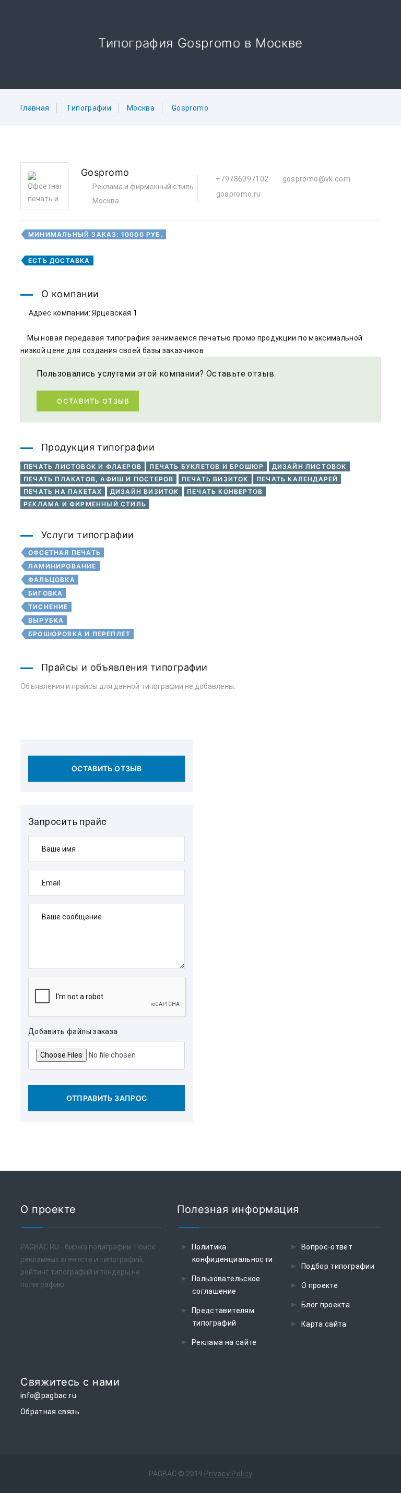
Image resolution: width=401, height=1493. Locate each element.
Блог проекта (325, 1305)
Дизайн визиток (144, 491)
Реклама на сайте (224, 1342)
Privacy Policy (228, 1474)
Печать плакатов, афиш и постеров (98, 479)
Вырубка (46, 620)
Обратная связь (49, 1411)
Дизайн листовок (309, 466)
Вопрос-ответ (326, 1247)
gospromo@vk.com (315, 179)
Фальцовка (51, 580)
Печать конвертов (225, 491)
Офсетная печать (64, 552)
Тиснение (48, 607)
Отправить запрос (106, 1098)
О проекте (319, 1285)
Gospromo (190, 108)
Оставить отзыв (93, 401)
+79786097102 (241, 179)
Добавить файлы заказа (72, 1031)
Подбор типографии (337, 1266)
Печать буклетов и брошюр (206, 466)
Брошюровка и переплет (79, 634)
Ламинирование (62, 566)
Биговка (45, 593)
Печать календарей (297, 479)
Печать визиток (215, 479)
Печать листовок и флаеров (82, 466)
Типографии (88, 108)
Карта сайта (324, 1324)
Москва (141, 108)
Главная (34, 108)
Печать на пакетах (62, 491)
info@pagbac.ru (48, 1395)
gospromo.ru (237, 194)
